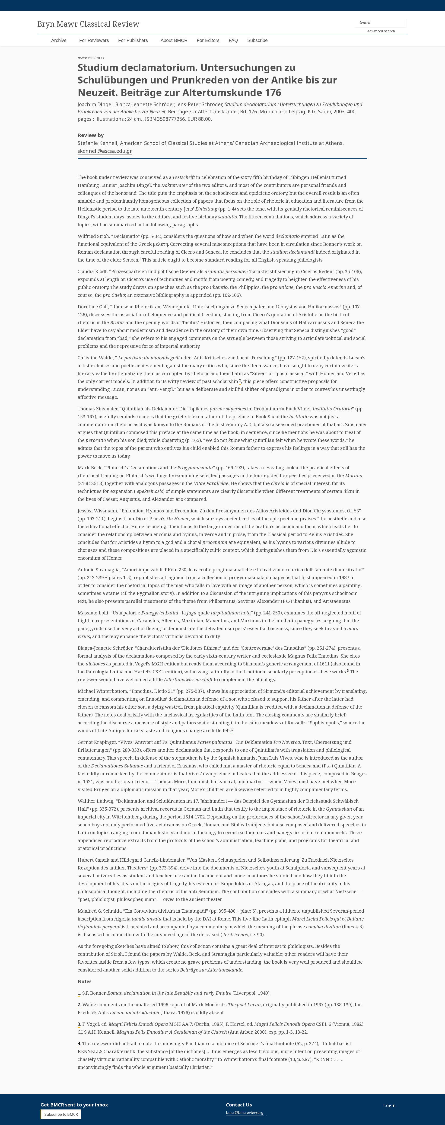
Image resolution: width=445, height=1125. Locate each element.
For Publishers (133, 40)
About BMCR (174, 40)
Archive (59, 40)
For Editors (208, 40)
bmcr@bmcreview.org (244, 1112)
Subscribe (257, 40)
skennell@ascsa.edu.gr (105, 150)
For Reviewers (94, 40)
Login (389, 1105)
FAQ (233, 40)
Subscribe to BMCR (61, 1114)
